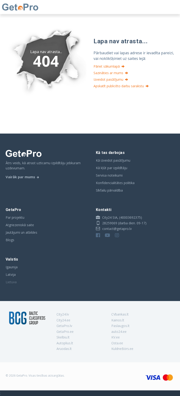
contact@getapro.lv (116, 228)
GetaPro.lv (64, 325)
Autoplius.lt (64, 343)
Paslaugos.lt (120, 325)
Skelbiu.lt (63, 337)
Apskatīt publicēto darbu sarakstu (119, 86)
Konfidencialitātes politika (115, 183)
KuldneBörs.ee (122, 348)
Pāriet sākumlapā (107, 66)
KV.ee (115, 337)
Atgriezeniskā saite (20, 225)
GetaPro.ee (65, 331)
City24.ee (63, 320)
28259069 (109, 223)
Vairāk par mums (20, 176)
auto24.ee (119, 331)
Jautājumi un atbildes (21, 232)
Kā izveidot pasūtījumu (113, 160)
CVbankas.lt (120, 314)
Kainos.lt (117, 320)
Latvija (11, 274)
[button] (131, 166)
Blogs (10, 240)
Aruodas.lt (64, 348)
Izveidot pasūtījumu (108, 79)
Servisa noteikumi (109, 175)
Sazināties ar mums (108, 73)
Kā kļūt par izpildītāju (111, 168)
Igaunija (12, 267)
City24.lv (62, 314)
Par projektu (15, 217)
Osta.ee (117, 343)
